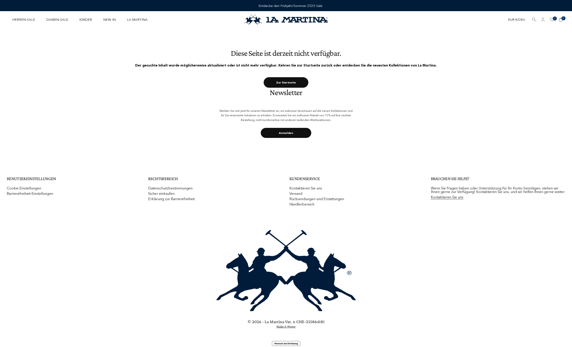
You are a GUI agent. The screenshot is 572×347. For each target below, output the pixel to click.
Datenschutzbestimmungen (170, 188)
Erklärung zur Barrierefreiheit (171, 199)
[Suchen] (534, 19)
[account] (542, 19)
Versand (295, 193)
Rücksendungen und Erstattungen (316, 199)
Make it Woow (286, 326)
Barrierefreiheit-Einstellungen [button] (30, 193)
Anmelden (286, 133)
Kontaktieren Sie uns (305, 188)
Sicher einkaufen (161, 193)
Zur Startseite (286, 82)
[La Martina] (286, 20)
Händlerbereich (301, 204)
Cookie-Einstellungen (24, 188)
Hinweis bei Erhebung (286, 343)
